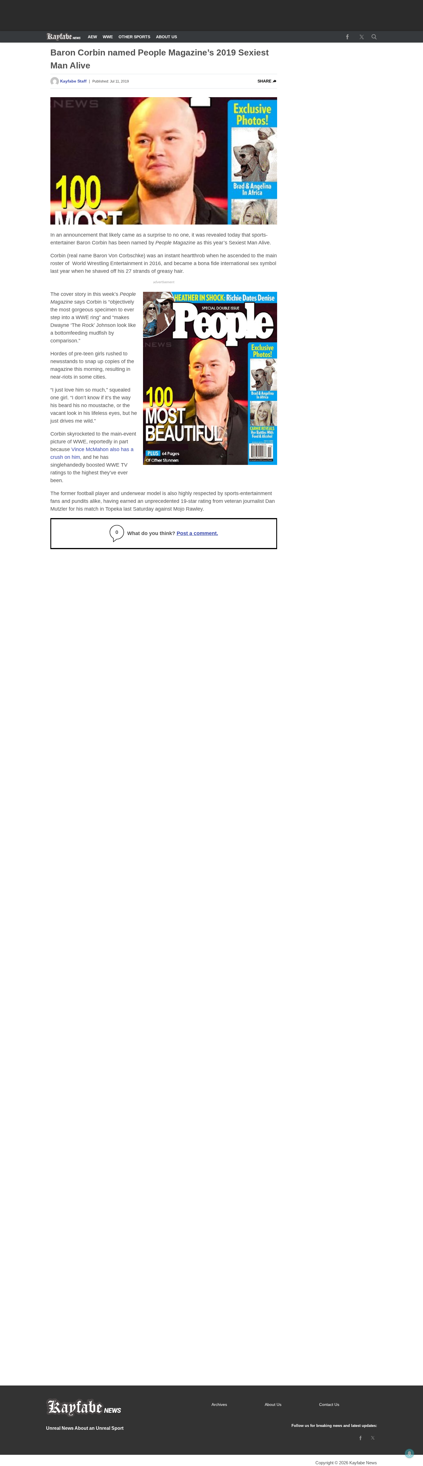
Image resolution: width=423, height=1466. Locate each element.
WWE (108, 37)
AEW (92, 37)
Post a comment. (197, 533)
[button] (373, 37)
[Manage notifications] (409, 1453)
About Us (166, 37)
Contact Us (329, 1404)
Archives (219, 1404)
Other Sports (134, 37)
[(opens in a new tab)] (347, 37)
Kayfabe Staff (73, 81)
